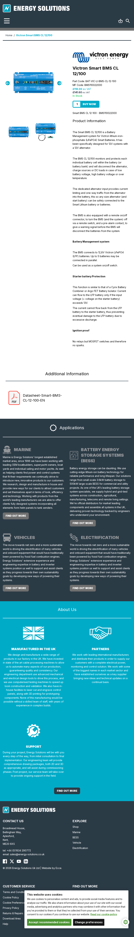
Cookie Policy (11, 897)
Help (5, 923)
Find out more (16, 515)
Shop (76, 826)
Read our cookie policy (103, 914)
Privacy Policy (11, 907)
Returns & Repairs (13, 913)
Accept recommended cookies (49, 922)
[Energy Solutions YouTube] (19, 861)
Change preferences (89, 922)
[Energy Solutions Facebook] (5, 861)
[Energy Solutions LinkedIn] (26, 861)
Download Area (12, 918)
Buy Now (89, 104)
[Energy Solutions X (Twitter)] (12, 861)
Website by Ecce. (52, 868)
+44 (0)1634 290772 (19, 850)
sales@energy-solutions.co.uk (27, 854)
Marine (76, 832)
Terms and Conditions (15, 892)
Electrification (80, 848)
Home (9, 35)
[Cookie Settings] (125, 922)
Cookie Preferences (14, 902)
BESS (76, 837)
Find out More (67, 790)
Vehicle (77, 842)
